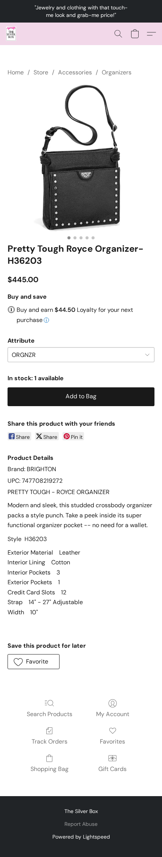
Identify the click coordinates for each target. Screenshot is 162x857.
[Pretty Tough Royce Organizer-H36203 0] (81, 158)
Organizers (116, 72)
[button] (11, 34)
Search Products (49, 714)
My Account (112, 714)
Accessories (75, 72)
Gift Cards (112, 769)
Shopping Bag (50, 769)
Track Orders (49, 741)
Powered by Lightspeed (81, 836)
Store (41, 72)
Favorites (112, 741)
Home (16, 72)
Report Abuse (81, 824)
